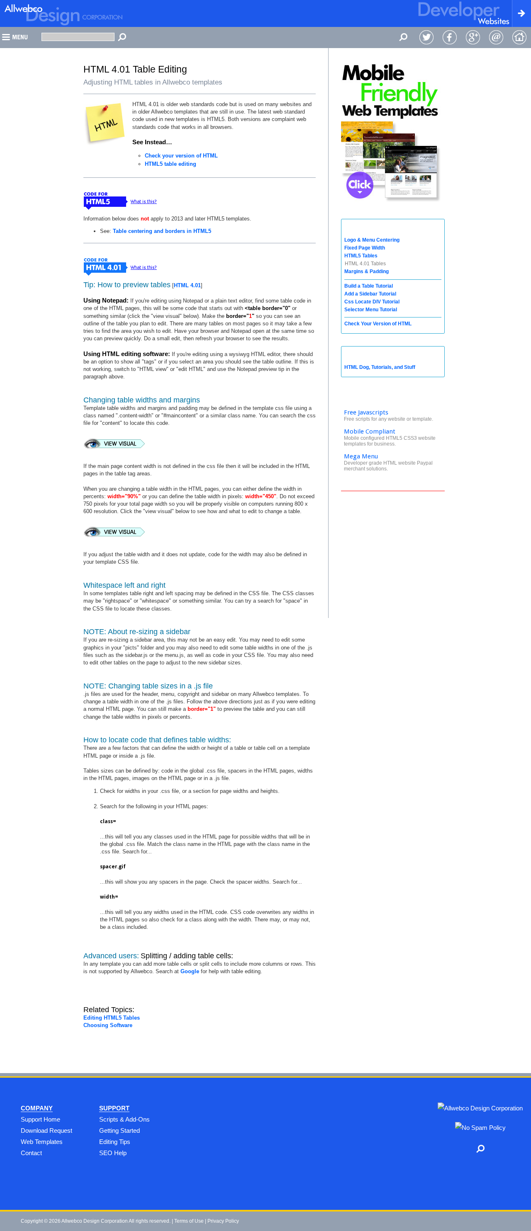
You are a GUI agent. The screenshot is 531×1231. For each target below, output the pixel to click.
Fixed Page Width (364, 248)
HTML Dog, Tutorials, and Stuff (379, 367)
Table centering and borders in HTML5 (162, 231)
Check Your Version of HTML (378, 324)
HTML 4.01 (187, 285)
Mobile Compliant (369, 431)
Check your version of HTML (181, 156)
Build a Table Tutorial (368, 286)
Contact (31, 1152)
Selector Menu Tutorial (370, 310)
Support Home (40, 1119)
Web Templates (42, 1141)
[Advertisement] (393, 556)
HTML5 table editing (170, 164)
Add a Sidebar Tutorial (370, 294)
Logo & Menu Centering (371, 240)
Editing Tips (114, 1141)
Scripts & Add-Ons (124, 1119)
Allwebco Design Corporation (94, 1221)
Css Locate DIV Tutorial (371, 302)
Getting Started (119, 1130)
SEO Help (113, 1152)
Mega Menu (361, 456)
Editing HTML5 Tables (111, 1018)
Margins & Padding (366, 271)
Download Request (46, 1130)
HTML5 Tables (361, 256)
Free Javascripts (366, 412)
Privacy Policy (223, 1221)
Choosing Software (107, 1025)
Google (189, 971)
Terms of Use (189, 1221)
